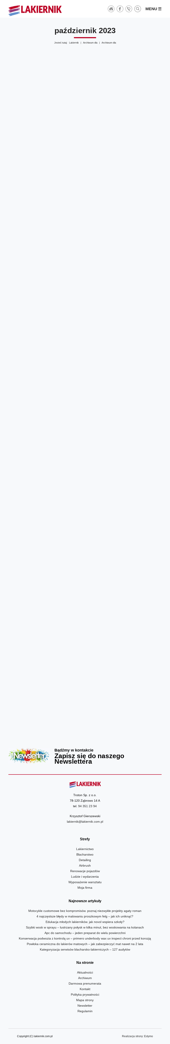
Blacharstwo (84, 854)
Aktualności (85, 972)
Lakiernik (74, 42)
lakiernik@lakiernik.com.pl (85, 821)
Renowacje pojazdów (85, 871)
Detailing (85, 860)
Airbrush (85, 865)
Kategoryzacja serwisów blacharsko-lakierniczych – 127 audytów (85, 949)
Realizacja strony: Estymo (137, 1036)
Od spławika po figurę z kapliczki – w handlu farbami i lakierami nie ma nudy (45, 238)
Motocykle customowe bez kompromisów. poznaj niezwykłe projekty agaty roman (84, 911)
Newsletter (84, 756)
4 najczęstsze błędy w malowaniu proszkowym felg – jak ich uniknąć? (85, 916)
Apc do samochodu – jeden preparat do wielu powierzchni (85, 933)
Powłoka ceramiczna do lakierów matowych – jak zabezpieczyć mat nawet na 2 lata (85, 944)
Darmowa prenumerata (85, 983)
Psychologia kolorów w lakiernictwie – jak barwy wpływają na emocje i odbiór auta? (45, 349)
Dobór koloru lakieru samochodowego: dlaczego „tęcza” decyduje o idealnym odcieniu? (124, 127)
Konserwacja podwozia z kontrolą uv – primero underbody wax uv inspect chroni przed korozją (85, 938)
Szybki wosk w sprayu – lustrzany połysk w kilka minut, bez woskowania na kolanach (85, 927)
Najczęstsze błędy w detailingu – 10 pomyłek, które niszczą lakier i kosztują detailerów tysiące (124, 238)
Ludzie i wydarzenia (85, 876)
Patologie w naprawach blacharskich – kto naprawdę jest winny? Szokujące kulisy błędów (45, 583)
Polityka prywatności (85, 994)
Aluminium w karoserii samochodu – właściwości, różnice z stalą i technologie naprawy (124, 349)
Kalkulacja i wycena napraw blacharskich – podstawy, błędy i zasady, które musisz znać (124, 466)
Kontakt (85, 989)
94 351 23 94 (87, 806)
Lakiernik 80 (45, 127)
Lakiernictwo (85, 849)
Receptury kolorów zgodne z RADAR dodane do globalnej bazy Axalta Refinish (124, 583)
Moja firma (84, 887)
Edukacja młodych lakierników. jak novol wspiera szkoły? (85, 922)
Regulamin (85, 1011)
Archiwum (85, 978)
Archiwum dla (90, 42)
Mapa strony (85, 1000)
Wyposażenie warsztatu (85, 882)
